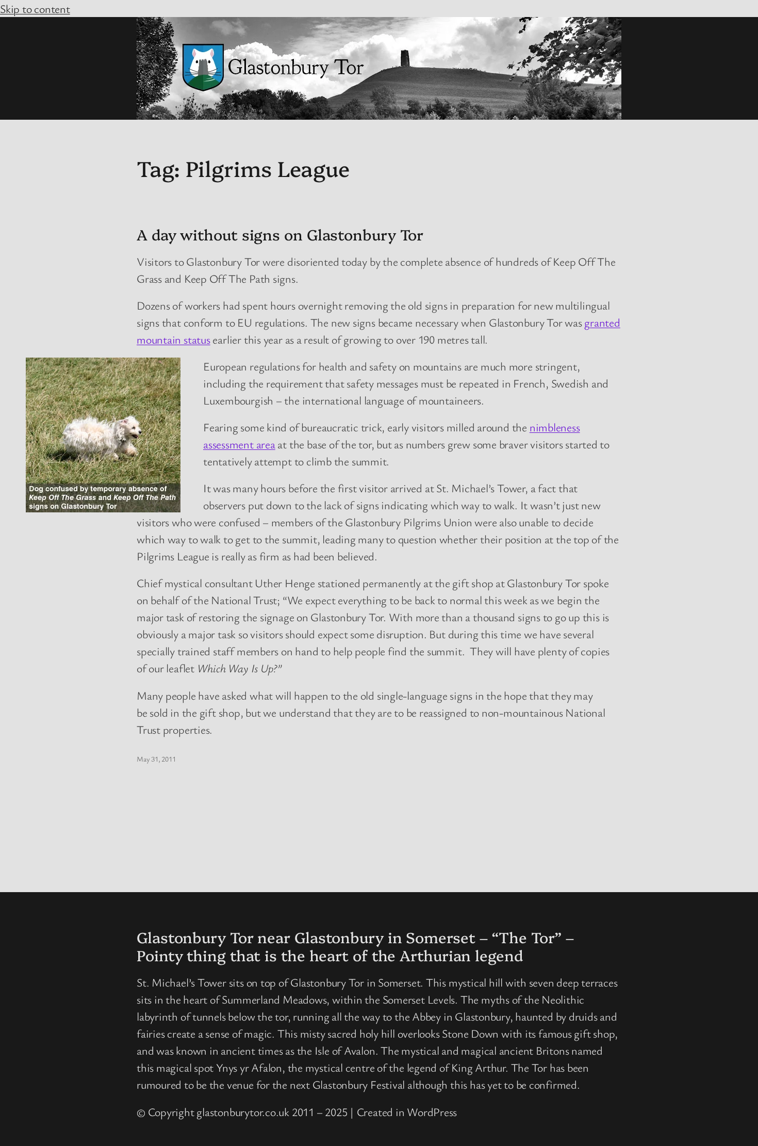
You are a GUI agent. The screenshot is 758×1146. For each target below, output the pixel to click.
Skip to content (35, 8)
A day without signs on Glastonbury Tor (280, 234)
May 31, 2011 (156, 759)
